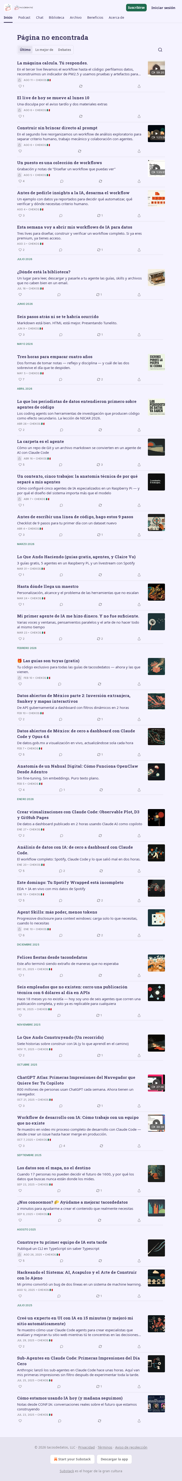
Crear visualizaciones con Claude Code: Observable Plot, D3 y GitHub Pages (78, 814)
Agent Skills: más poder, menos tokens (57, 912)
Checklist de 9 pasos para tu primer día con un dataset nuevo (67, 523)
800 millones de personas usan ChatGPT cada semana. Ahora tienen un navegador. (75, 1091)
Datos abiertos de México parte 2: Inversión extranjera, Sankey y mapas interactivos (73, 698)
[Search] (160, 49)
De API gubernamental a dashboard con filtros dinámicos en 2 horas (73, 707)
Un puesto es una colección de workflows (59, 162)
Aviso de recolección (131, 1447)
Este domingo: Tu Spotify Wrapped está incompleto (70, 882)
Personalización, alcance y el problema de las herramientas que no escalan (78, 592)
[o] (156, 68)
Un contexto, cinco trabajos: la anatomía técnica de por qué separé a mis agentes (77, 479)
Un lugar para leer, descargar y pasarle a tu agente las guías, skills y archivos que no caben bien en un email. (79, 280)
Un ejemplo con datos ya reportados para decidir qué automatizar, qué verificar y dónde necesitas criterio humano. (74, 201)
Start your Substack (74, 1459)
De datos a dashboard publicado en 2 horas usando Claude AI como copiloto (79, 823)
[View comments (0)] (62, 181)
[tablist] (45, 49)
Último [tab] (25, 50)
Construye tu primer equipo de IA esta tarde (62, 1242)
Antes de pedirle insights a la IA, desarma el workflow (73, 192)
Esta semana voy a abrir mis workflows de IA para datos (74, 227)
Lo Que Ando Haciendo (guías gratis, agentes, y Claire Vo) (76, 556)
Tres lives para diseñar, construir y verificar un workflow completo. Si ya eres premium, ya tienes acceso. (79, 235)
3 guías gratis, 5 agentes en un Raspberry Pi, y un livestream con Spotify (76, 563)
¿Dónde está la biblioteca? (43, 272)
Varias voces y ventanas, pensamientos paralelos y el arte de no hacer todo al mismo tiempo (78, 624)
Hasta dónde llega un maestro (47, 586)
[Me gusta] (20, 151)
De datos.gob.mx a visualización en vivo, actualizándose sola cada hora (75, 742)
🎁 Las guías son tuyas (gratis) (48, 660)
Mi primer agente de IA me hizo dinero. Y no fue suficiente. (78, 616)
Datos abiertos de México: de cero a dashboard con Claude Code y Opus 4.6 (76, 733)
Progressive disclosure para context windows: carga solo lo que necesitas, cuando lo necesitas (77, 920)
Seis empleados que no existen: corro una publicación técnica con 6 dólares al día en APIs (72, 989)
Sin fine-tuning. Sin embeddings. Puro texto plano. (58, 778)
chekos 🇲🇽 (43, 80)
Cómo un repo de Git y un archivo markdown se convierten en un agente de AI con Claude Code (79, 450)
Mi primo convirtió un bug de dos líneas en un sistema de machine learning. (79, 1284)
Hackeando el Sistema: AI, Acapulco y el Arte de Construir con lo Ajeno (77, 1275)
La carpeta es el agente (40, 441)
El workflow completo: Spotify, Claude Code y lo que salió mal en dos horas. (79, 859)
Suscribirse (136, 7)
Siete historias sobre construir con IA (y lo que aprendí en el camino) (73, 1043)
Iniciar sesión (163, 7)
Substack (67, 1471)
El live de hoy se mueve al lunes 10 (53, 97)
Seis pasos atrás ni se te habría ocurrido (58, 316)
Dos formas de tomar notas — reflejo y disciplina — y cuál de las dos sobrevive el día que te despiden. (73, 365)
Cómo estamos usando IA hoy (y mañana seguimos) (70, 1398)
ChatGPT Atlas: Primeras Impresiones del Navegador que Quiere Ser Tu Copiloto (76, 1080)
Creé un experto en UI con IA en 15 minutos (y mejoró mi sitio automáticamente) (75, 1320)
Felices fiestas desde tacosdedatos (52, 957)
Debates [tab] (64, 50)
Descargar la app (114, 1459)
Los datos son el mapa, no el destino (54, 1167)
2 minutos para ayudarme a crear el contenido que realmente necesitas (75, 1208)
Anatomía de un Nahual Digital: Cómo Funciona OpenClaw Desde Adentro (77, 768)
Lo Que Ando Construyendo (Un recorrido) (60, 1037)
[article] (91, 74)
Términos (105, 1447)
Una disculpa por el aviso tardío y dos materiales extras (62, 104)
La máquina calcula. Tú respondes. (52, 63)
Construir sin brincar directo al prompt (57, 128)
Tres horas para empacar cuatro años (54, 356)
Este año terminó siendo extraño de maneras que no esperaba (67, 963)
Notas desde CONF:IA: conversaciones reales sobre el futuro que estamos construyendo (77, 1406)
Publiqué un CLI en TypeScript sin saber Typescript (58, 1248)
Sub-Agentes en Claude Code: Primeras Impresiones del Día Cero (78, 1360)
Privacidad (86, 1447)
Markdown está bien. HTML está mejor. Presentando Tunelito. (67, 322)
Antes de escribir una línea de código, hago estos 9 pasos (75, 516)
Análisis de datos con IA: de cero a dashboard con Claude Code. (75, 849)
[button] (8, 17)
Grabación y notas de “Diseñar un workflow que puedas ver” (66, 169)
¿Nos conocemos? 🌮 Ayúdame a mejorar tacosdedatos (72, 1202)
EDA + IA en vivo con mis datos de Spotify (51, 888)
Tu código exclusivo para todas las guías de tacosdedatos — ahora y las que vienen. (78, 669)
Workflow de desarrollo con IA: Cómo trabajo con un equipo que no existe (78, 1120)
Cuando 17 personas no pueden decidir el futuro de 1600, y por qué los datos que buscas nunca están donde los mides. (75, 1176)
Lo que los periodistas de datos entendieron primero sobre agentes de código (76, 404)
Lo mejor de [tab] (44, 50)
